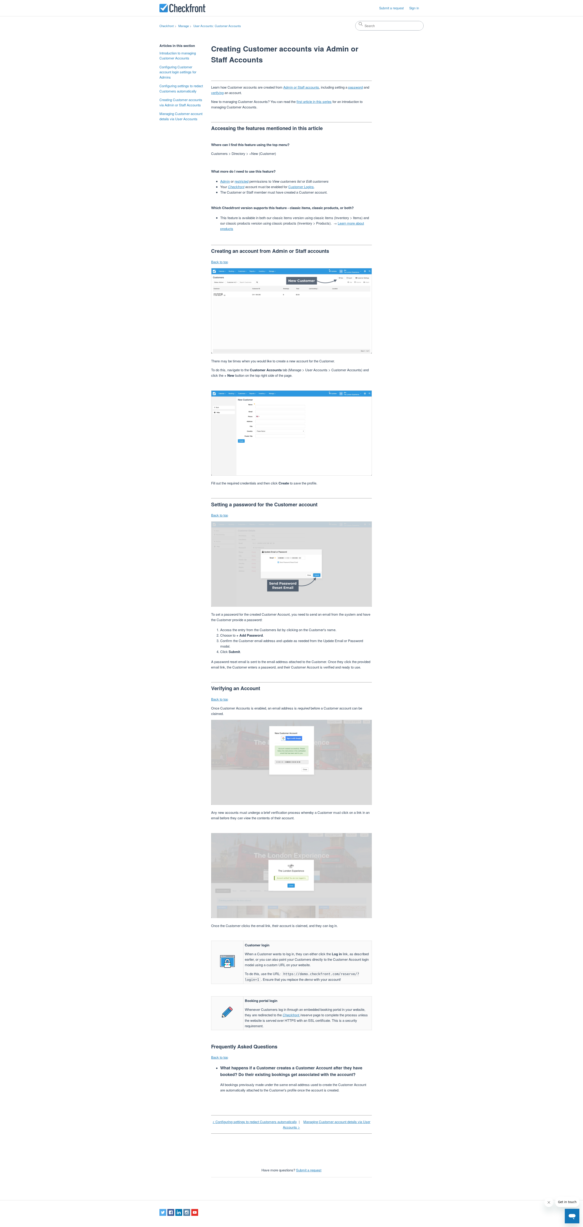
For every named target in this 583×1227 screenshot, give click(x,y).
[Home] (182, 8)
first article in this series (314, 101)
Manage (183, 26)
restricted (241, 181)
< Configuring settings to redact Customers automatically (254, 1121)
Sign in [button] (414, 8)
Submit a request (391, 8)
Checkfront (166, 26)
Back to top (219, 261)
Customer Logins (301, 186)
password (355, 87)
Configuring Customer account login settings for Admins (177, 71)
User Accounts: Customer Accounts (217, 26)
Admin (225, 181)
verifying (217, 92)
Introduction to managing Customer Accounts (177, 56)
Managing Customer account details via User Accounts (180, 116)
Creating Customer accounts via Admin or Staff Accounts (180, 102)
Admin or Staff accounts (301, 87)
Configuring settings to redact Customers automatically (181, 88)
